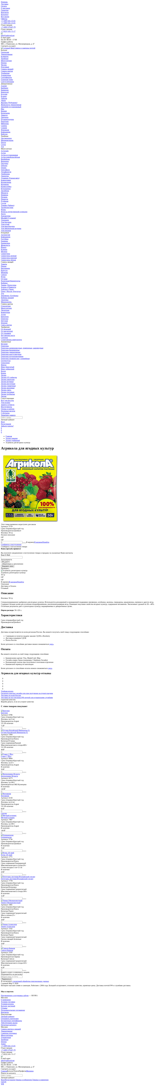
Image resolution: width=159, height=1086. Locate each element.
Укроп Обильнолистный (10, 903)
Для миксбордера (8, 226)
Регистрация (6, 424)
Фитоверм (5, 796)
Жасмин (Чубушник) (9, 103)
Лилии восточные (8, 384)
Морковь (4, 273)
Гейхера (4, 166)
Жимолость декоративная (11, 105)
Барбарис (4, 88)
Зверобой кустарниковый (11, 107)
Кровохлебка (6, 187)
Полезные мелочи (8, 411)
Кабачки (4, 283)
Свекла (4, 275)
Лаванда (4, 115)
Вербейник (5, 159)
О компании (6, 1000)
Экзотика (4, 300)
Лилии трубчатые (8, 394)
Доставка (4, 4)
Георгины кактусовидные (11, 354)
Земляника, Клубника (9, 296)
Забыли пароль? (7, 426)
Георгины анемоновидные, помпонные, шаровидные (22, 348)
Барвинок (5, 90)
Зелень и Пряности (8, 287)
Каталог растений (8, 1006)
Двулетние (5, 310)
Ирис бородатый (7, 367)
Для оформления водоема (11, 228)
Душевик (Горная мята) (10, 178)
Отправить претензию (10, 1019)
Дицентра (5, 176)
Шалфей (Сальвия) (8, 218)
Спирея (4, 128)
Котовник (5, 184)
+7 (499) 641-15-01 (8, 21)
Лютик (3, 396)
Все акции (5, 17)
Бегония (4, 344)
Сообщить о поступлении (11, 545)
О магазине (5, 8)
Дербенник (5, 174)
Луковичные (6, 1037)
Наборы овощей (7, 298)
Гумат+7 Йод (6, 756)
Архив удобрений (13, 440)
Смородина (5, 254)
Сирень (4, 126)
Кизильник (5, 113)
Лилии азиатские (8, 379)
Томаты (4, 264)
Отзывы (4, 1008)
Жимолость (5, 245)
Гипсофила (5, 170)
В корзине (41, 542)
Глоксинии (5, 363)
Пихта (3, 142)
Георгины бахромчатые (10, 350)
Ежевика (4, 241)
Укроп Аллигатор (8, 927)
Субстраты (5, 413)
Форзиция (5, 130)
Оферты (4, 19)
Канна (3, 373)
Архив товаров (12, 438)
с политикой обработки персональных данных (30, 981)
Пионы (4, 1042)
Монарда (4, 193)
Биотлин (4, 713)
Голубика (4, 239)
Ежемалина (5, 243)
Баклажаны (5, 268)
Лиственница (6, 138)
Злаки (3, 1044)
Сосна (3, 145)
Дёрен (3, 101)
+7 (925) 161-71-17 (8, 31)
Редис (3, 277)
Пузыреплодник (7, 119)
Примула (4, 199)
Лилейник (5, 191)
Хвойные (4, 1040)
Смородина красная (9, 258)
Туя (2, 147)
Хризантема (5, 216)
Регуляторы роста (8, 335)
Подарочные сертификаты (11, 1021)
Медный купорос (8, 818)
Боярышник (5, 132)
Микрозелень (6, 302)
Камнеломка (6, 180)
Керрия (4, 111)
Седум (3, 203)
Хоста (3, 214)
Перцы (3, 266)
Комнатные (5, 312)
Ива (2, 109)
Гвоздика (4, 163)
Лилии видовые (7, 382)
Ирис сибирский (7, 369)
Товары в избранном (23, 1080)
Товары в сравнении (40, 1080)
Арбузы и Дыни (7, 289)
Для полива (5, 403)
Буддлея (4, 94)
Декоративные (6, 1031)
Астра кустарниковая (9, 155)
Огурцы (4, 279)
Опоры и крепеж (7, 409)
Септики (4, 338)
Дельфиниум (6, 172)
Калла (3, 371)
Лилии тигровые (7, 392)
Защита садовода (7, 405)
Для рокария (6, 231)
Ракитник (5, 121)
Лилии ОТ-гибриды (9, 377)
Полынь (4, 197)
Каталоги (4, 14)
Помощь (4, 2)
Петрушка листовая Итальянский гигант (17, 879)
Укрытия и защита (8, 415)
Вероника (5, 161)
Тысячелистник (7, 207)
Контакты (5, 12)
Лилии (3, 375)
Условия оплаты (7, 1004)
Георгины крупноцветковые (12, 356)
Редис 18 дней (6, 855)
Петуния (4, 321)
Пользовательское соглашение (13, 1010)
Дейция (4, 98)
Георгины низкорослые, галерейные (15, 359)
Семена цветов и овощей (11, 1029)
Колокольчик (6, 182)
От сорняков (6, 333)
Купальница (6, 189)
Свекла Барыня (7, 950)
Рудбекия (4, 201)
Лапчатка (4, 117)
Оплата (4, 6)
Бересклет (5, 92)
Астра (3, 153)
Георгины (5, 346)
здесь (51, 644)
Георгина (4, 319)
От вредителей (7, 331)
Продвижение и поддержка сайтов (15, 996)
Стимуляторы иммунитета (11, 340)
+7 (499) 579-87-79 (8, 27)
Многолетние (6, 308)
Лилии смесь (6, 390)
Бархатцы (5, 317)
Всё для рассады (7, 400)
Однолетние (6, 306)
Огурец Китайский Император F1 (14, 732)
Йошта (3, 247)
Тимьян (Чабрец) (7, 205)
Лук (2, 293)
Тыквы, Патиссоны (8, 285)
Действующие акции (9, 1023)
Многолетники (7, 1035)
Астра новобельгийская (10, 157)
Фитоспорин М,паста (9, 776)
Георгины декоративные (10, 352)
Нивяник (4, 195)
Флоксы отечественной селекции (14, 212)
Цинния (4, 323)
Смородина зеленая (8, 256)
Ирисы (3, 365)
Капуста (4, 270)
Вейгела (4, 134)
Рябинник (5, 124)
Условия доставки (8, 1002)
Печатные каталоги (8, 1025)
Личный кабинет (7, 1016)
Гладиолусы (5, 361)
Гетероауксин (6, 837)
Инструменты (6, 407)
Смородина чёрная (8, 260)
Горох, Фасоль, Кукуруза (11, 291)
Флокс (3, 210)
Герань (3, 168)
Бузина (4, 96)
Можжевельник (7, 140)
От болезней (6, 329)
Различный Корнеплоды (10, 281)
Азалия (4, 86)
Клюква (4, 249)
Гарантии (4, 10)
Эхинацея (5, 220)
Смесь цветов (6, 325)
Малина (4, 252)
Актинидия (5, 235)
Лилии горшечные (8, 386)
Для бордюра (6, 222)
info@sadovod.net (7, 35)
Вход (3, 422)
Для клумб (5, 224)
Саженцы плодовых (9, 1033)
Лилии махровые (8, 388)
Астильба (4, 151)
